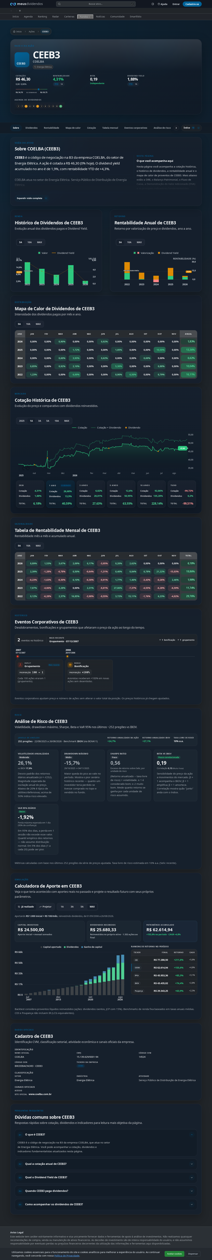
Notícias (100, 16)
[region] (106, 669)
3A (39, 420)
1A (62, 84)
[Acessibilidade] (152, 4)
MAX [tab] (92, 906)
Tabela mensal (110, 127)
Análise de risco (162, 127)
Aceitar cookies (174, 1253)
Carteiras (69, 16)
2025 (22, 420)
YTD (56, 84)
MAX (39, 242)
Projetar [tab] (47, 906)
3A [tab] (72, 906)
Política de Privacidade (66, 1255)
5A (20, 242)
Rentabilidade (51, 127)
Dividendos (32, 127)
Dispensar (193, 1253)
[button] (106, 172)
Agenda (28, 16)
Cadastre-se (192, 4)
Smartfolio (135, 16)
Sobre (16, 127)
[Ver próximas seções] (176, 127)
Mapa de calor (73, 127)
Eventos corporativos (135, 127)
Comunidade (117, 16)
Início (16, 16)
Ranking (42, 16)
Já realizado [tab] (27, 906)
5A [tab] (82, 906)
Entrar (176, 4)
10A (29, 242)
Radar (55, 16)
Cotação (91, 127)
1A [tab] (62, 906)
